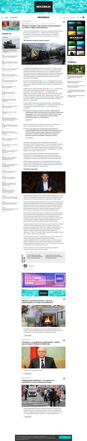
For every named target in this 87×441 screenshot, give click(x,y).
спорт (3, 161)
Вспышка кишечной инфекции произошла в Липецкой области (9, 178)
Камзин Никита (31, 266)
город (10, 71)
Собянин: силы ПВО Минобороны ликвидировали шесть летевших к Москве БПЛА (10, 51)
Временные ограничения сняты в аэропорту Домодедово (9, 87)
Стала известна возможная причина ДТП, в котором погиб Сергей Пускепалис (53, 256)
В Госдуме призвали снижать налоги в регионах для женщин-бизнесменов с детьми (10, 126)
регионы (11, 83)
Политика (33, 339)
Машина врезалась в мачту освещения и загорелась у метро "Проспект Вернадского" (10, 151)
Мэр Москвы (5, 37)
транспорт (4, 89)
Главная (23, 23)
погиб (40, 33)
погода (7, 71)
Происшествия (34, 21)
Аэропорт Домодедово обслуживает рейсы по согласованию (9, 107)
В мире (33, 298)
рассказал (51, 89)
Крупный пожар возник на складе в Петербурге (9, 112)
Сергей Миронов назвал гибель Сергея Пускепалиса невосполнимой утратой (35, 256)
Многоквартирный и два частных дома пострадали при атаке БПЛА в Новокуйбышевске (10, 165)
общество (4, 58)
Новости (6, 34)
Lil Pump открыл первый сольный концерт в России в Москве (9, 172)
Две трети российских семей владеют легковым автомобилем (10, 139)
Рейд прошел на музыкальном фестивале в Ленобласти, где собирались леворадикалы (8, 191)
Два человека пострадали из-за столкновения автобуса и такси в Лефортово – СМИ (9, 184)
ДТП (8, 83)
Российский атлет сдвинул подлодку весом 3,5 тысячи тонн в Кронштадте (10, 197)
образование (4, 135)
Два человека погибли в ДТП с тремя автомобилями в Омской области (9, 81)
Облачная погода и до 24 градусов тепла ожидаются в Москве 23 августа (10, 69)
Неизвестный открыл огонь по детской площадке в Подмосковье (10, 209)
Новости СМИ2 (24, 289)
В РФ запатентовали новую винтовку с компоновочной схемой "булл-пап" (10, 56)
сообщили (44, 81)
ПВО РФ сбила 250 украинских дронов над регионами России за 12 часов (10, 203)
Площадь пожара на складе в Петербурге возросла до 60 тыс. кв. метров (9, 93)
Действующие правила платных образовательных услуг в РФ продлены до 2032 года (10, 133)
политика (3, 128)
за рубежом (10, 65)
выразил (35, 105)
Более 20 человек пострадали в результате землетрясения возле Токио (10, 75)
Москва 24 (43, 17)
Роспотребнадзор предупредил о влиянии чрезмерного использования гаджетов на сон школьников (10, 119)
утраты (24, 269)
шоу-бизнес (8, 147)
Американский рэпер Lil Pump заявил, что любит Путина (10, 145)
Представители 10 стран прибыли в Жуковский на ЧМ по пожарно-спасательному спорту (9, 158)
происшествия (4, 65)
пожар (9, 96)
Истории (27, 23)
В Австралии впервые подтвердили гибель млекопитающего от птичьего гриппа (10, 63)
